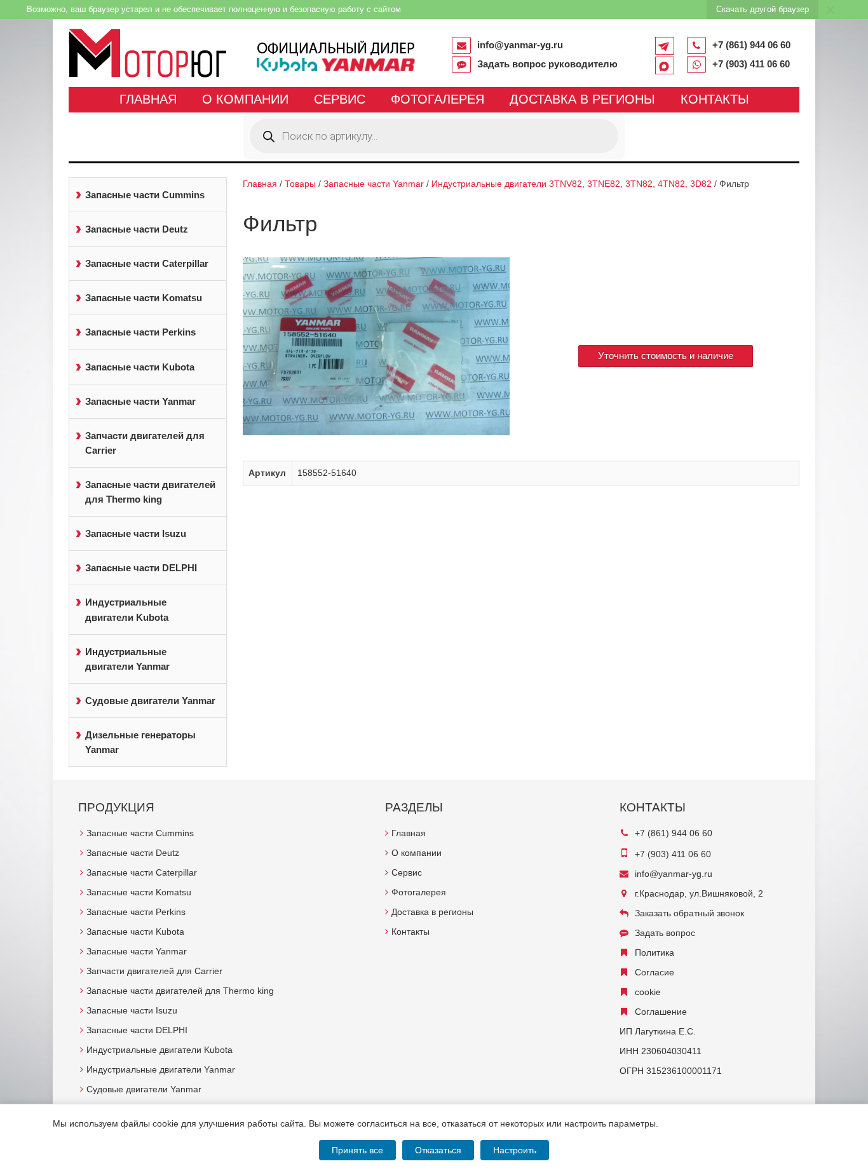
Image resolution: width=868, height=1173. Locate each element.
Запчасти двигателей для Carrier (145, 443)
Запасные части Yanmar (140, 401)
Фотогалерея (437, 99)
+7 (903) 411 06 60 (751, 63)
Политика (654, 952)
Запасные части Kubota (139, 367)
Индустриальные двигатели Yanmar (127, 659)
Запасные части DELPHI (141, 567)
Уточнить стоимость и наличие (665, 355)
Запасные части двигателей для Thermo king (150, 492)
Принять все (357, 1150)
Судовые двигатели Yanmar (150, 700)
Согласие (654, 972)
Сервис (339, 99)
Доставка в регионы (582, 99)
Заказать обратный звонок (689, 913)
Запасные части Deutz (136, 229)
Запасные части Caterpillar (146, 263)
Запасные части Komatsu (143, 297)
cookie (648, 992)
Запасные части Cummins (145, 194)
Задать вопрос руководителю (547, 63)
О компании (245, 99)
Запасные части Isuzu (135, 533)
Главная (148, 99)
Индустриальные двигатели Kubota (126, 609)
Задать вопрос (665, 933)
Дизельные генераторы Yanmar (140, 742)
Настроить (514, 1150)
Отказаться (438, 1150)
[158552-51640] (376, 346)
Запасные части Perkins (140, 332)
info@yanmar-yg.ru (520, 44)
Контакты (715, 99)
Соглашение (661, 1012)
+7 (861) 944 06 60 (751, 44)
